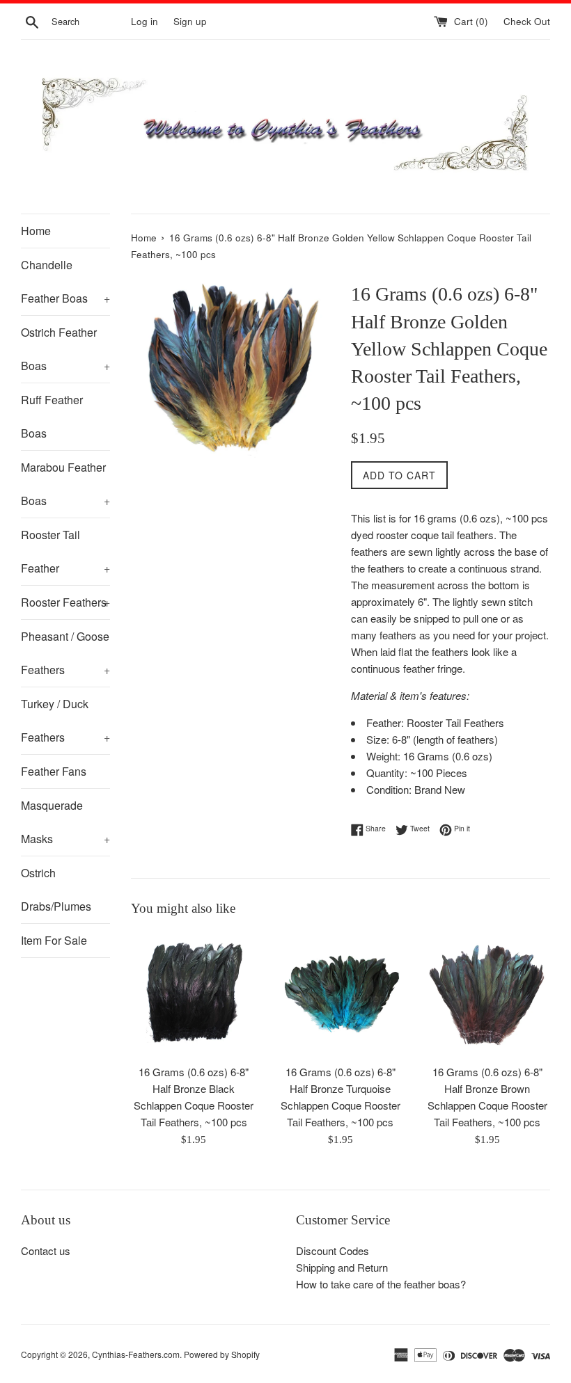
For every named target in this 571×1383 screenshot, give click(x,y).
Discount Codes (332, 1250)
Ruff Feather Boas (52, 416)
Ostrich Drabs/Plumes (56, 889)
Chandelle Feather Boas (65, 281)
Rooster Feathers (65, 602)
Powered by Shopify (222, 1354)
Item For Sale (54, 940)
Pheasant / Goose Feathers (65, 653)
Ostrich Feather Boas (65, 349)
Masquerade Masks (65, 822)
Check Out (526, 21)
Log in (144, 21)
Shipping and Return (342, 1267)
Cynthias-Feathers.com (136, 1354)
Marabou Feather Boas (65, 484)
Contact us (45, 1250)
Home (36, 231)
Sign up (190, 21)
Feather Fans (53, 771)
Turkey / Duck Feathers (65, 720)
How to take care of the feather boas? (381, 1284)
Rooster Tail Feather (65, 551)
